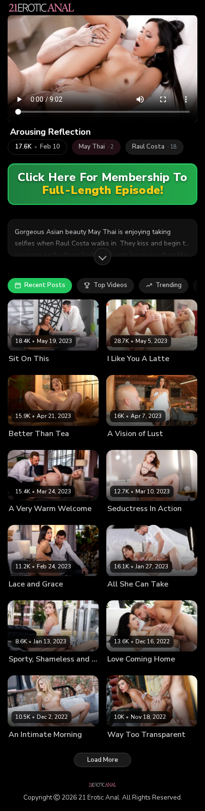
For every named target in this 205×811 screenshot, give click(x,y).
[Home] (41, 7)
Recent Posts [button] (44, 285)
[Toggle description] (102, 256)
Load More (102, 760)
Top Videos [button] (110, 285)
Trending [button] (168, 285)
